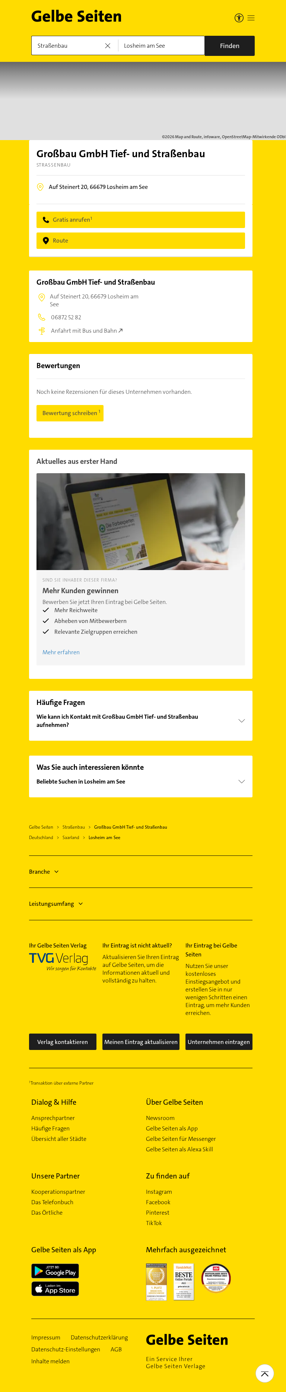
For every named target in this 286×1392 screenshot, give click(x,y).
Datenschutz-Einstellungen (65, 1349)
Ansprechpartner (53, 1118)
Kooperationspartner (58, 1192)
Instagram (159, 1192)
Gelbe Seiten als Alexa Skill (179, 1149)
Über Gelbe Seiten (174, 1102)
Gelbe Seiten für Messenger (181, 1139)
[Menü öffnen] (251, 18)
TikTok (154, 1223)
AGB (116, 1349)
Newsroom (160, 1118)
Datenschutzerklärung (99, 1337)
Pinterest (157, 1213)
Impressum (45, 1337)
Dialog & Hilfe (53, 1102)
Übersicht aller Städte (58, 1139)
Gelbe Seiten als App (172, 1128)
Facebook (158, 1202)
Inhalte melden (50, 1361)
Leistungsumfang (51, 904)
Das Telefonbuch (52, 1202)
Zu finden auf (168, 1176)
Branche (39, 872)
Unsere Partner (55, 1176)
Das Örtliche (47, 1213)
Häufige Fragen (50, 1128)
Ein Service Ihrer (176, 1362)
